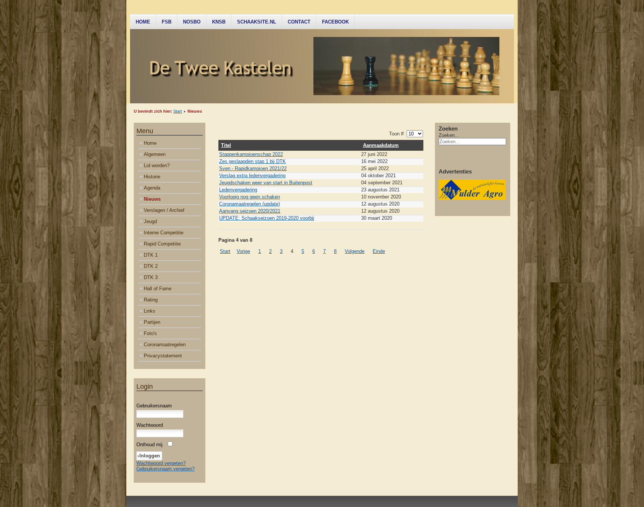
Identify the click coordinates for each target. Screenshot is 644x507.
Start (177, 111)
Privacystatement (163, 356)
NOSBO (192, 22)
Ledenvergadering (238, 190)
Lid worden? (157, 165)
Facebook (335, 22)
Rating (151, 300)
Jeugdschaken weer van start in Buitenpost (265, 182)
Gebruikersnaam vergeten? (165, 469)
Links (149, 311)
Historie (152, 176)
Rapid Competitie (162, 244)
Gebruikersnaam (154, 406)
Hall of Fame (157, 288)
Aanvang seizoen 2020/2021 (249, 211)
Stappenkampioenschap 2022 (251, 154)
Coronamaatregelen (165, 344)
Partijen (152, 322)
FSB (166, 22)
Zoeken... (449, 135)
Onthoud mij (149, 444)
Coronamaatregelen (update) (249, 204)
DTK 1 (151, 255)
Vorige (243, 251)
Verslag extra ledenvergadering (252, 175)
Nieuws (152, 199)
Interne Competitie (163, 232)
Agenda (152, 188)
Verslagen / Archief (164, 210)
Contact (299, 22)
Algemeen (154, 154)
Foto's (150, 333)
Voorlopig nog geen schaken (249, 197)
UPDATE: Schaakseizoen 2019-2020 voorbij (266, 218)
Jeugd (150, 221)
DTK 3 (151, 277)
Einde (379, 251)
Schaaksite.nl (256, 22)
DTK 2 (151, 266)
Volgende (354, 251)
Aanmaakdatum (381, 145)
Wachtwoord (149, 425)
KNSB (218, 22)
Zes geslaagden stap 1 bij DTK (252, 161)
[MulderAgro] (472, 198)
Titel (226, 145)
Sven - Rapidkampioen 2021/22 (253, 168)
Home (143, 22)
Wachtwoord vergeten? (161, 463)
